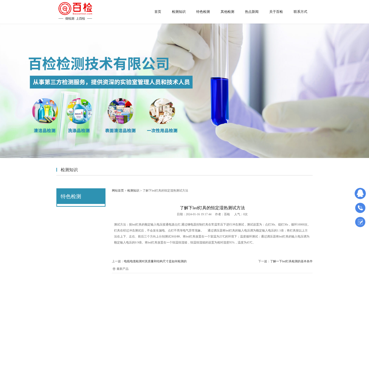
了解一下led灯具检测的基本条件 (291, 261)
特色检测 (203, 11)
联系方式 (300, 11)
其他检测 (227, 11)
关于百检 (276, 11)
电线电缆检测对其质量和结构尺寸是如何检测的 (155, 261)
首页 (157, 11)
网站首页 (118, 190)
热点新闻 (252, 11)
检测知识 (179, 11)
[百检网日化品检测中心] (75, 11)
